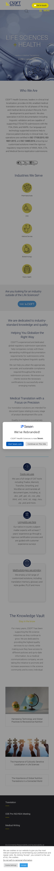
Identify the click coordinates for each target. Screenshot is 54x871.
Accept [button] (23, 865)
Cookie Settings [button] (10, 865)
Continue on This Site (37, 444)
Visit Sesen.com (15, 444)
